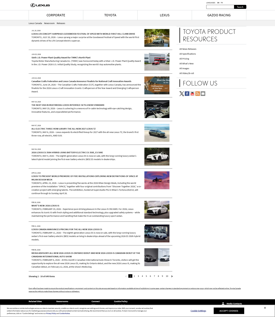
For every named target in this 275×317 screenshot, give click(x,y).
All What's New (186, 63)
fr (222, 2)
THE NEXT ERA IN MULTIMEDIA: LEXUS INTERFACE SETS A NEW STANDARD (68, 104)
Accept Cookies (229, 310)
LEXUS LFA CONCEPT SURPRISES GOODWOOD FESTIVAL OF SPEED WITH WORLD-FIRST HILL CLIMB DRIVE (83, 33)
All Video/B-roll (186, 73)
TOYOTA (110, 15)
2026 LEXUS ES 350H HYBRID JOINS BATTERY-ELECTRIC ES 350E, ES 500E (67, 152)
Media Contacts (234, 303)
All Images (184, 68)
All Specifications (187, 53)
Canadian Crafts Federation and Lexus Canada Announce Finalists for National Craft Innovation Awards (81, 81)
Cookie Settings (198, 310)
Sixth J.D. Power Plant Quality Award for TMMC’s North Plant (61, 57)
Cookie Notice (65, 313)
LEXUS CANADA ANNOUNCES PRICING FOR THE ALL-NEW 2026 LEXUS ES (67, 229)
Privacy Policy (51, 313)
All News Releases (187, 48)
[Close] (265, 308)
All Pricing (184, 58)
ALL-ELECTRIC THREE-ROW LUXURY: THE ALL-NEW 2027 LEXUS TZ (64, 128)
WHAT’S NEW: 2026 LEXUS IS (45, 205)
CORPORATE (56, 15)
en (218, 2)
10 (167, 276)
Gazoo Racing (219, 15)
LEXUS (164, 15)
